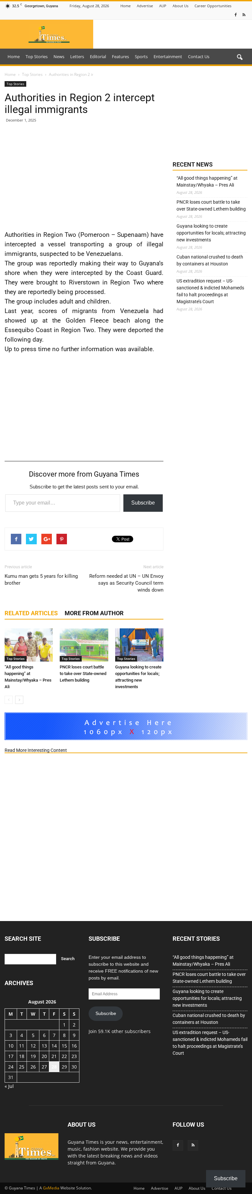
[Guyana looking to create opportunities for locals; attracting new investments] (139, 645)
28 (54, 1067)
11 (21, 1046)
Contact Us (198, 56)
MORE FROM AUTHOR (94, 613)
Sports (141, 56)
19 (33, 1056)
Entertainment (168, 56)
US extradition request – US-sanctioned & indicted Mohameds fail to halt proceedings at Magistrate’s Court (210, 291)
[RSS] (243, 15)
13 (44, 1046)
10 (10, 1046)
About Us (180, 5)
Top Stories (37, 56)
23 (74, 1056)
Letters (77, 56)
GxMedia (51, 1188)
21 (54, 1056)
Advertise (145, 5)
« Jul (9, 1086)
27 (44, 1067)
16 (74, 1046)
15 (64, 1046)
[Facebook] (235, 15)
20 (44, 1056)
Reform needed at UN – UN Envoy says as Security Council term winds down (126, 583)
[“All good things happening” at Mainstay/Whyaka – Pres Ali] (29, 645)
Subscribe (143, 503)
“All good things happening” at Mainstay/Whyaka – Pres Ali (207, 181)
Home (125, 5)
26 (33, 1067)
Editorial (98, 56)
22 (64, 1056)
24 (10, 1067)
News (58, 56)
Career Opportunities (213, 5)
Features (120, 56)
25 (21, 1067)
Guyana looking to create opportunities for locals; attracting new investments (211, 232)
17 (10, 1056)
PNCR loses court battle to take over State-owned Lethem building (83, 674)
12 (33, 1046)
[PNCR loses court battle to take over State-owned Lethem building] (84, 645)
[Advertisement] (84, 176)
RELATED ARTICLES (31, 613)
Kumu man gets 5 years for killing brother (41, 579)
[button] (239, 57)
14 (54, 1046)
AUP (162, 5)
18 (21, 1056)
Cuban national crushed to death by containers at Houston (210, 260)
